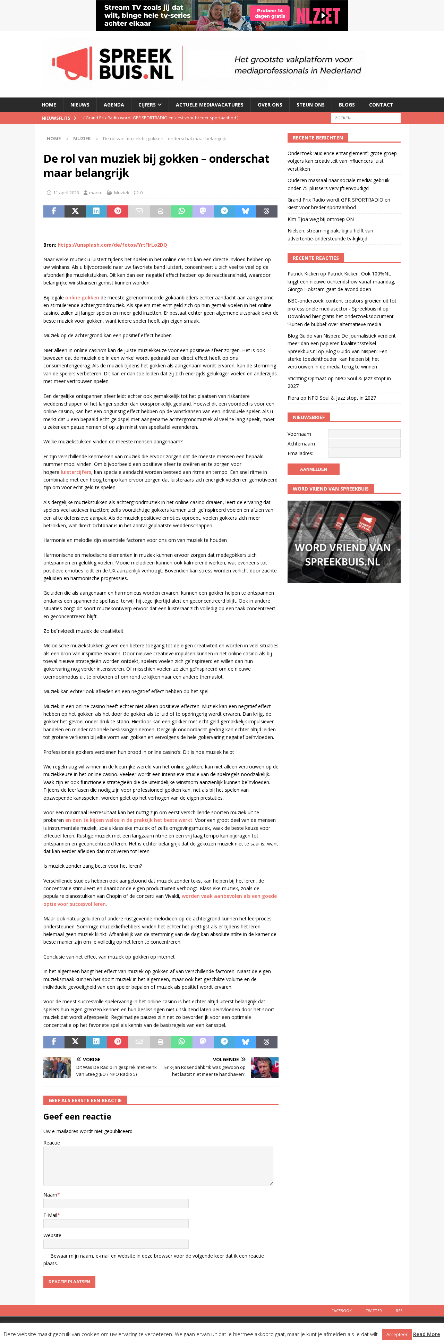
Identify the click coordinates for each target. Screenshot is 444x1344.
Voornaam (299, 434)
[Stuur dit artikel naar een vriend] (139, 211)
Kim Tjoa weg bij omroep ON (321, 219)
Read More (426, 1333)
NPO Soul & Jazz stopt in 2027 (342, 397)
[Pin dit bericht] (117, 211)
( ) (160, 118)
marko (96, 192)
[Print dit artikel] (160, 211)
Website (52, 1235)
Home (49, 104)
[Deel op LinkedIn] (96, 211)
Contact (381, 104)
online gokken (82, 297)
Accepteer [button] (397, 1334)
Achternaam (301, 443)
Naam (50, 1194)
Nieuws (79, 104)
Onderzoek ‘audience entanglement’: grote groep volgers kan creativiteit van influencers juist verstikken (342, 161)
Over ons (270, 104)
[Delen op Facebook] (54, 211)
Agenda (114, 104)
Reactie (51, 1142)
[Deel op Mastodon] (203, 211)
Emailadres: (300, 453)
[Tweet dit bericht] (75, 211)
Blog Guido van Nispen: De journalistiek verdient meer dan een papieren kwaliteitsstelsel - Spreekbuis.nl (342, 343)
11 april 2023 (66, 192)
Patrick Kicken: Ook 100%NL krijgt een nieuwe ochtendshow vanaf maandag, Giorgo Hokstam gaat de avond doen (341, 281)
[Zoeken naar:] (366, 117)
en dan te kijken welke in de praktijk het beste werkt (129, 820)
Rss (399, 1310)
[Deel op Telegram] (224, 211)
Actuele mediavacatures (210, 104)
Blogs (347, 104)
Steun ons (311, 104)
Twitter (374, 1310)
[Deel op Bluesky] (245, 211)
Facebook (342, 1310)
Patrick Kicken (303, 273)
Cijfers (147, 104)
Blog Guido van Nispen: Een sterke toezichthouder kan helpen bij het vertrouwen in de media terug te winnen (337, 359)
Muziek (121, 192)
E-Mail (50, 1215)
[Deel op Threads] (267, 211)
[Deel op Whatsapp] (181, 211)
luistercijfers (76, 472)
